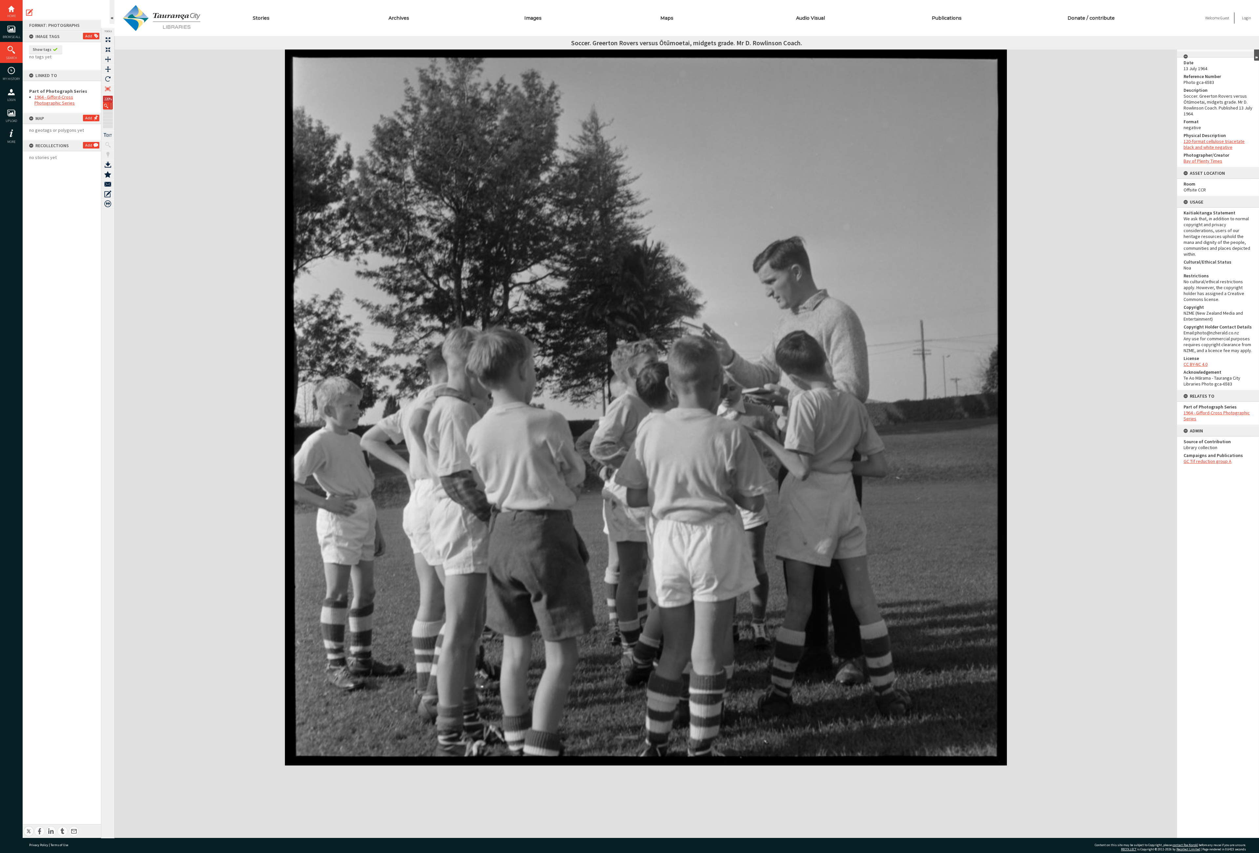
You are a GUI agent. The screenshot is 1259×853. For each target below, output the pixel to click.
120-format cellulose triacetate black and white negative (1214, 144)
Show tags (42, 49)
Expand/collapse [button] (1256, 55)
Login (11, 100)
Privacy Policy (38, 845)
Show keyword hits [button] (107, 145)
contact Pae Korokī (1185, 845)
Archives (399, 18)
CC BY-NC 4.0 (1196, 364)
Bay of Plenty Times (1203, 161)
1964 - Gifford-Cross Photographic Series (54, 100)
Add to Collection (107, 174)
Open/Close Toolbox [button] (112, 12)
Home (11, 16)
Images (533, 18)
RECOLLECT (1128, 849)
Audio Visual (810, 18)
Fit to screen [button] (107, 49)
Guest (1224, 17)
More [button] (11, 142)
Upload (11, 121)
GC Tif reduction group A (1207, 461)
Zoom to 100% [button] (107, 89)
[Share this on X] (29, 827)
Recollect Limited (1188, 849)
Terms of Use (59, 845)
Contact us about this (107, 184)
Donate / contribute (1091, 18)
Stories (261, 18)
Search (11, 58)
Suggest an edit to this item (29, 12)
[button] (108, 105)
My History (11, 79)
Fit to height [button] (107, 69)
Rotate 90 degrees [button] (107, 79)
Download (107, 164)
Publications (947, 18)
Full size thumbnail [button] (107, 40)
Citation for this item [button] (107, 204)
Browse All (11, 37)
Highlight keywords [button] (107, 155)
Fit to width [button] (107, 59)
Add (88, 35)
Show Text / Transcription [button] (107, 135)
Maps (666, 18)
